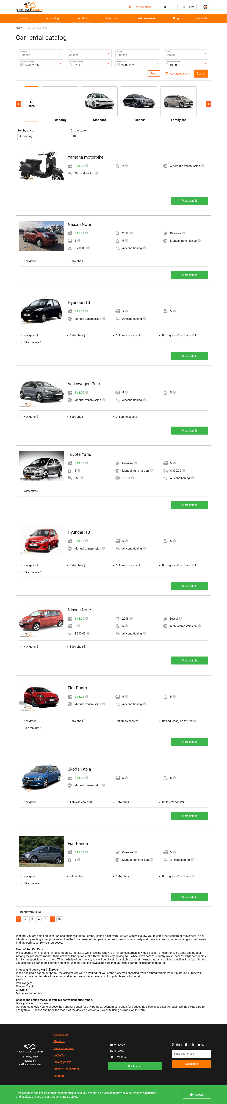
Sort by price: (25, 130)
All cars (31, 104)
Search (201, 73)
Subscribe (191, 1063)
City (70, 51)
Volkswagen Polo (84, 383)
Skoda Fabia (79, 769)
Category (120, 51)
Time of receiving (76, 61)
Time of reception (173, 61)
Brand (168, 51)
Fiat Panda (78, 843)
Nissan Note (79, 224)
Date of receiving (27, 61)
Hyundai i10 (79, 302)
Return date (121, 61)
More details (189, 200)
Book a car (135, 1066)
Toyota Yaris (79, 454)
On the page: (78, 130)
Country (23, 51)
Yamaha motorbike (85, 157)
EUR (165, 7)
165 (59, 919)
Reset (153, 73)
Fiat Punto (77, 687)
